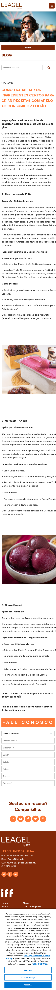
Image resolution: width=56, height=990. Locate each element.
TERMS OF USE (39, 964)
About (4, 906)
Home (4, 903)
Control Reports (32, 906)
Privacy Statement (33, 956)
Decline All (28, 970)
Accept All (28, 985)
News (26, 903)
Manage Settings (28, 977)
